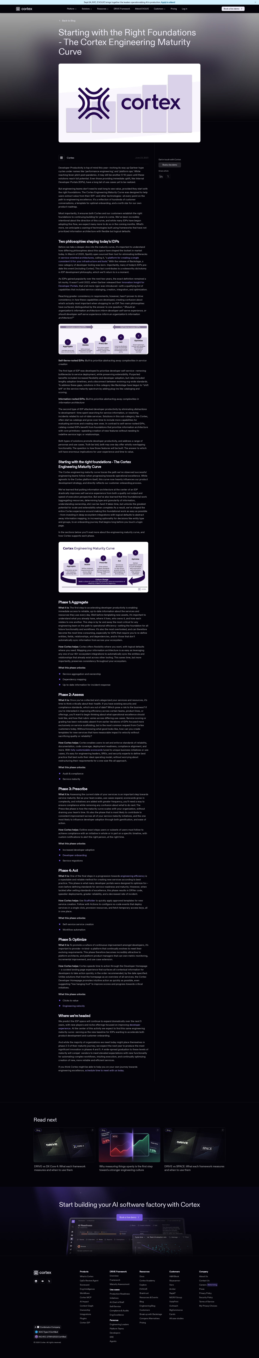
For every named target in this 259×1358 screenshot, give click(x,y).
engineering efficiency (133, 875)
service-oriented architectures (77, 257)
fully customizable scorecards (87, 749)
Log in (184, 9)
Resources (101, 9)
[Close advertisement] (255, 2)
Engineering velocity (74, 1005)
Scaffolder (89, 900)
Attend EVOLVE (142, 9)
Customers (158, 9)
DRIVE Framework (122, 9)
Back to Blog (68, 20)
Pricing (174, 9)
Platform (70, 9)
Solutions (86, 9)
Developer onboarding (75, 855)
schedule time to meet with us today (104, 1070)
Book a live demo (231, 8)
